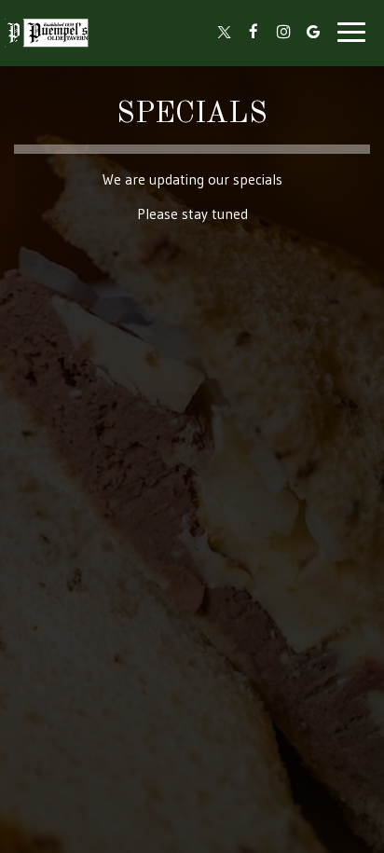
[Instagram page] (283, 32)
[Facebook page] (253, 32)
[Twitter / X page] (224, 32)
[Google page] (313, 32)
